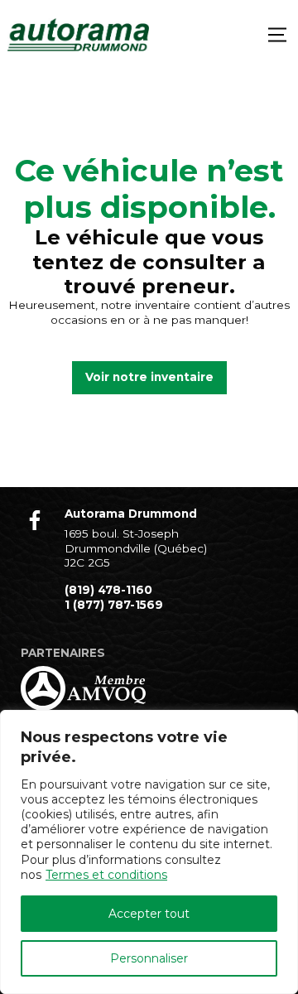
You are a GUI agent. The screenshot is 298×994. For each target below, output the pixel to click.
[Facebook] (35, 520)
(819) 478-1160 (108, 589)
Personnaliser (149, 958)
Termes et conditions (106, 874)
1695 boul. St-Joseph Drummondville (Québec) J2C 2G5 (136, 548)
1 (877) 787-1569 (114, 604)
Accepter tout (149, 913)
